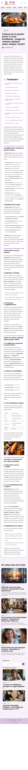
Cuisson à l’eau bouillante (12, 107)
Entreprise (3, 585)
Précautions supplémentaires (13, 96)
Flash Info (5, 682)
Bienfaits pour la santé (11, 87)
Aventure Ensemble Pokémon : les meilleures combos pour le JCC (13, 707)
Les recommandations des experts (14, 120)
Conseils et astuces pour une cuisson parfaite (14, 114)
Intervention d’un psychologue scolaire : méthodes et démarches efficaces (14, 619)
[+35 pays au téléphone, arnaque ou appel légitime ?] (14, 675)
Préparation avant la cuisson (12, 90)
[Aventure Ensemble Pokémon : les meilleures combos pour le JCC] (14, 695)
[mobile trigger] (2, 3)
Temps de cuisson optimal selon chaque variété (13, 100)
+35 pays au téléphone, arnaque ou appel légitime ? (13, 686)
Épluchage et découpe (11, 93)
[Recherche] (22, 3)
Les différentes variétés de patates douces (13, 84)
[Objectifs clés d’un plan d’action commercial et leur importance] (14, 575)
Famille (2, 615)
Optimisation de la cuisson (12, 123)
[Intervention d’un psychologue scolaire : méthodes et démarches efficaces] (14, 605)
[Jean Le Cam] (10, 3)
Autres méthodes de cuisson (13, 110)
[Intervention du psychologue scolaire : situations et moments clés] (14, 636)
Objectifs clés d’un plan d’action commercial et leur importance (12, 589)
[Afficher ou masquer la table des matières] (21, 79)
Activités (6, 30)
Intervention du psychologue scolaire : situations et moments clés (13, 649)
